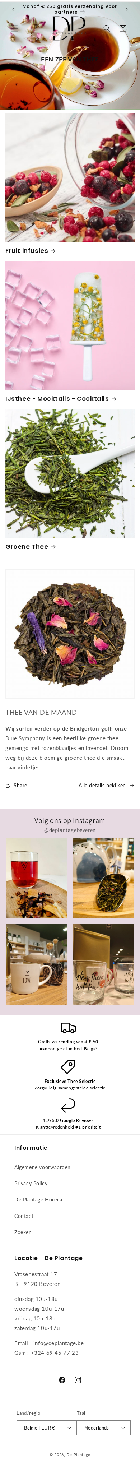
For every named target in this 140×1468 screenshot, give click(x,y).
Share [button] (20, 785)
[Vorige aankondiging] (13, 9)
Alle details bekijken (102, 785)
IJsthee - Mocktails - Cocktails (57, 399)
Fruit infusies (26, 251)
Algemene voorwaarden (42, 1167)
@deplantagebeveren (70, 829)
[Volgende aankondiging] (127, 9)
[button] (14, 28)
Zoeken (23, 1232)
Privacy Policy (30, 1183)
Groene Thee (26, 547)
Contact (23, 1216)
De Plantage (78, 1454)
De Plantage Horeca (38, 1199)
